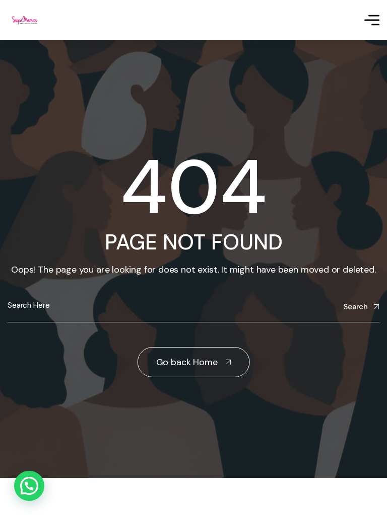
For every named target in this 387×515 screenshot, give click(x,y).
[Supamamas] (26, 20)
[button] (29, 486)
